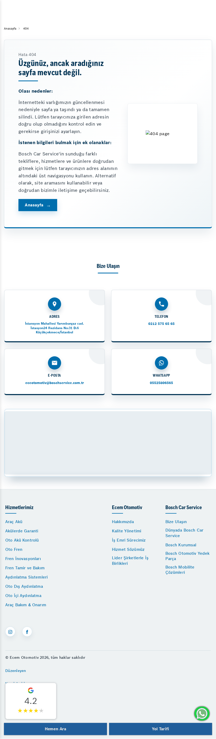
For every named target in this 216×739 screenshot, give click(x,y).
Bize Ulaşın (176, 521)
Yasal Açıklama (19, 683)
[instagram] (10, 632)
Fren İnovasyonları (23, 558)
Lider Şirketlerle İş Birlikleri (130, 560)
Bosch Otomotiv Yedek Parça (187, 556)
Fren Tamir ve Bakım (25, 567)
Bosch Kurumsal (181, 544)
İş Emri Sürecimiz (129, 540)
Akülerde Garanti (21, 530)
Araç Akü (13, 521)
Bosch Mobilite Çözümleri (180, 570)
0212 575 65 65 (161, 323)
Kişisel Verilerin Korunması (30, 709)
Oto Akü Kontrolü (22, 540)
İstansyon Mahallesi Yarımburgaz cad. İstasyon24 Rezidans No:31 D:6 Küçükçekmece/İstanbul (54, 327)
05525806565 (161, 383)
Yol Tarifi (160, 728)
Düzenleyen (15, 670)
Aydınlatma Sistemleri (26, 577)
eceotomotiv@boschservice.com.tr (54, 383)
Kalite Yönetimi (126, 530)
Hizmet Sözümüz (128, 549)
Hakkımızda (123, 521)
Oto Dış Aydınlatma (24, 586)
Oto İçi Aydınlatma (23, 595)
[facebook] (27, 632)
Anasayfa (34, 204)
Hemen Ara (55, 728)
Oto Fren (13, 549)
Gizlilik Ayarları (19, 696)
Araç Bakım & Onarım (25, 604)
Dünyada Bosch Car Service (184, 533)
